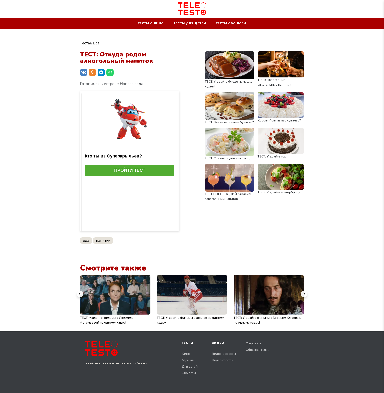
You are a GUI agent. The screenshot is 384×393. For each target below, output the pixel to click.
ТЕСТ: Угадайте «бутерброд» (279, 192)
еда (86, 240)
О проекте (253, 343)
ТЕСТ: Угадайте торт (273, 156)
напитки (103, 240)
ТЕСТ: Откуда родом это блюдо (228, 158)
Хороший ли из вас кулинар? (279, 120)
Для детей (190, 366)
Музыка (188, 360)
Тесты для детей (190, 23)
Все (96, 43)
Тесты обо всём (231, 23)
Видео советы (222, 360)
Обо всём (189, 373)
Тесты (85, 43)
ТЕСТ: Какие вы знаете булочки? (229, 122)
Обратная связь (257, 350)
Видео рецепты (224, 354)
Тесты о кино (151, 23)
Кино (186, 354)
